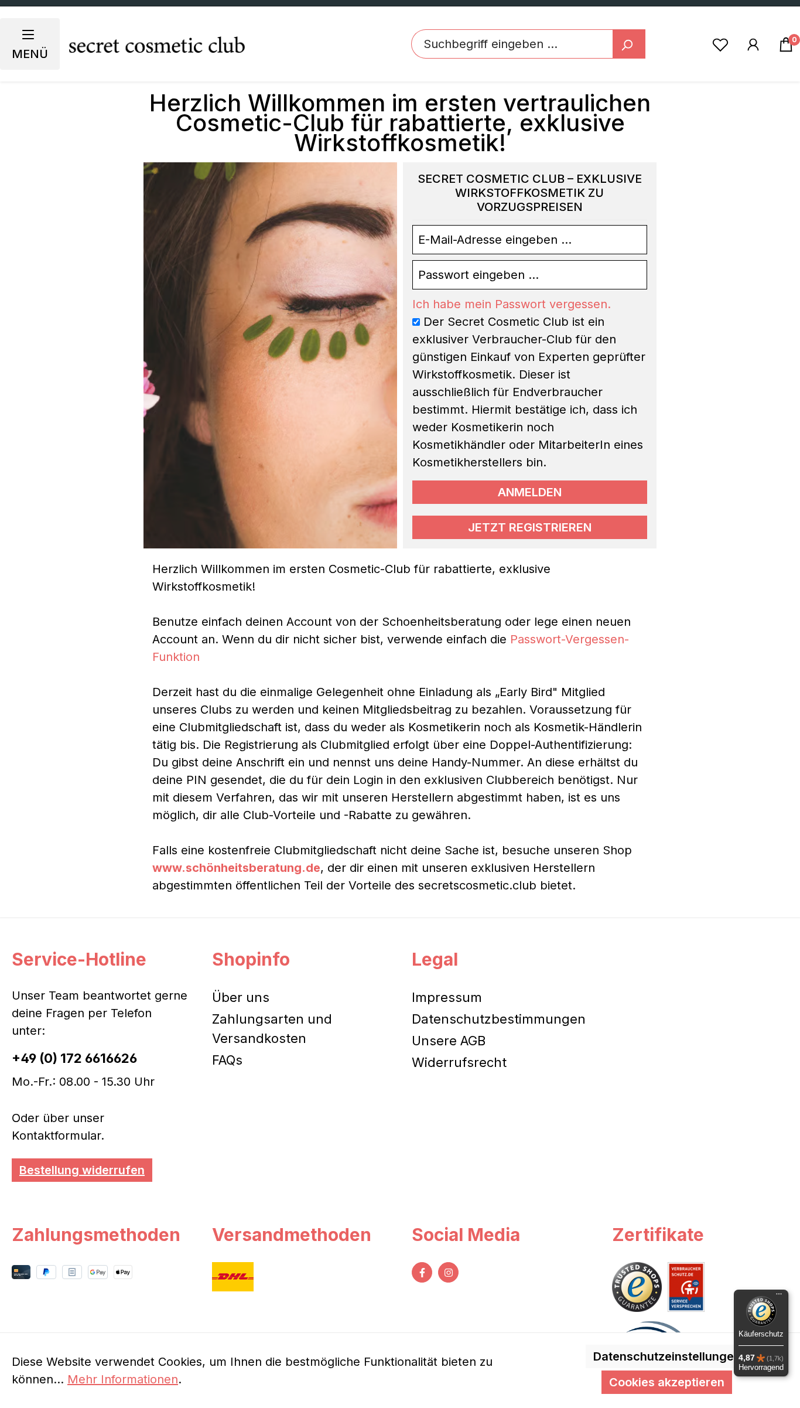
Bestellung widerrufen (82, 1170)
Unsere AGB (449, 1040)
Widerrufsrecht (459, 1062)
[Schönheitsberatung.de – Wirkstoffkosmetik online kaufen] (157, 44)
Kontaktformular (56, 1136)
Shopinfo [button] (251, 959)
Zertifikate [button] (658, 1234)
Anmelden (530, 492)
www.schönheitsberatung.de (236, 868)
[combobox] (512, 44)
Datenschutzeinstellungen (667, 1356)
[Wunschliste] (720, 43)
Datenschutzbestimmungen (499, 1019)
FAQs (227, 1060)
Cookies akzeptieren (666, 1382)
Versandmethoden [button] (291, 1234)
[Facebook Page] (422, 1272)
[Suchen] (629, 44)
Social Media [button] (466, 1234)
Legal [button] (435, 959)
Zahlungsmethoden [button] (96, 1234)
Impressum (447, 997)
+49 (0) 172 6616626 (74, 1058)
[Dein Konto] (753, 43)
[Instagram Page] (448, 1272)
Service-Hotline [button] (79, 959)
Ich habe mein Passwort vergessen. (511, 304)
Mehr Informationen (122, 1379)
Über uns (240, 997)
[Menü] (779, 1297)
